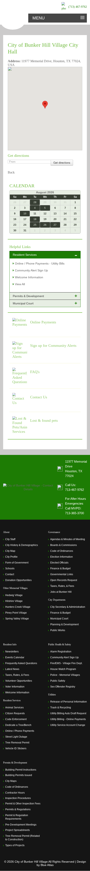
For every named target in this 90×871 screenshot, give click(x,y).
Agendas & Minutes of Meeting (67, 539)
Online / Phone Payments (19, 730)
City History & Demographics (21, 545)
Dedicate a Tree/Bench (18, 725)
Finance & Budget (60, 568)
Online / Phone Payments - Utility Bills (39, 263)
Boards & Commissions (63, 545)
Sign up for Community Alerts (53, 345)
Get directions (61, 163)
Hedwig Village (14, 595)
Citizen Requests (15, 713)
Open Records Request (63, 580)
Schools (9, 568)
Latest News (12, 669)
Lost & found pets (44, 420)
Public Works (57, 630)
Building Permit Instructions (20, 769)
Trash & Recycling (60, 707)
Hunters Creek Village (17, 606)
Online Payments (43, 322)
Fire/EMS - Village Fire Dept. (66, 663)
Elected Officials (59, 562)
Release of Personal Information (68, 701)
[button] (45, 104)
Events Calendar (14, 657)
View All (20, 284)
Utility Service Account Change (67, 725)
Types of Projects (14, 845)
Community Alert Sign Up (31, 270)
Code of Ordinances (61, 550)
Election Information (61, 556)
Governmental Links (61, 574)
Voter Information (14, 686)
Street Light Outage (16, 736)
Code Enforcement (16, 719)
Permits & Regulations (18, 809)
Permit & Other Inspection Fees (22, 803)
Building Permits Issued (18, 775)
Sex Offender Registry (62, 686)
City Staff (10, 539)
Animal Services (14, 707)
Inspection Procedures (18, 798)
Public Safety (57, 680)
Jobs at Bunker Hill (61, 591)
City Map (10, 550)
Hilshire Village (14, 601)
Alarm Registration (60, 651)
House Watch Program (63, 669)
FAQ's (35, 372)
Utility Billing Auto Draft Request (68, 713)
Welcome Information (29, 277)
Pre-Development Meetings (20, 824)
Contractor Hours (15, 792)
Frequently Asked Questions (21, 663)
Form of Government (16, 562)
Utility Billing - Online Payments (68, 719)
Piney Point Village (16, 612)
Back (11, 172)
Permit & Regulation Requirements (16, 817)
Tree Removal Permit (17, 742)
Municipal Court (59, 618)
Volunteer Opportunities (18, 680)
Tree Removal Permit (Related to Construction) (22, 837)
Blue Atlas (47, 865)
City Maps (11, 781)
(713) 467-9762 (77, 6)
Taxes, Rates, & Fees (62, 586)
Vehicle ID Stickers (15, 748)
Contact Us (38, 397)
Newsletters (12, 651)
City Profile (11, 556)
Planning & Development (64, 624)
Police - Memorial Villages (65, 675)
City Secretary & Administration (67, 606)
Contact (9, 574)
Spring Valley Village (17, 618)
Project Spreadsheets (17, 830)
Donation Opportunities (18, 580)
